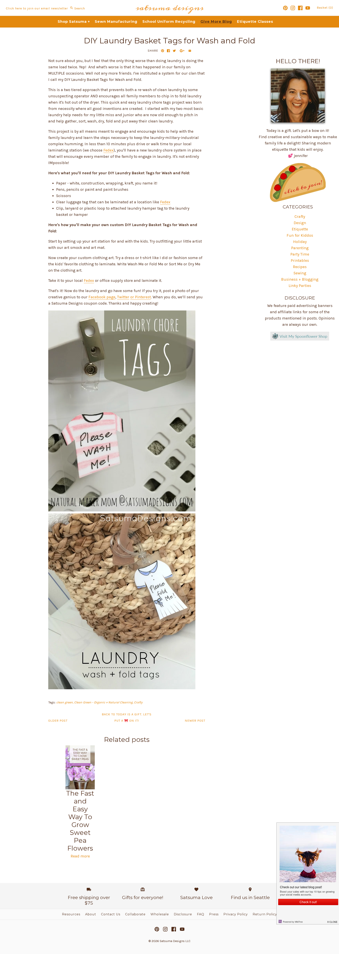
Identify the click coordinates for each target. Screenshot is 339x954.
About (90, 914)
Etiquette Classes (255, 21)
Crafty (138, 702)
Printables (300, 260)
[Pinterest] (285, 8)
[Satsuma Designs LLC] (169, 3)
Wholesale (159, 914)
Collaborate (135, 914)
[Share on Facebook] (168, 50)
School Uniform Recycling (168, 21)
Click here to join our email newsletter (37, 8)
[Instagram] (293, 8)
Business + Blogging (299, 279)
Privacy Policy (235, 914)
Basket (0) (325, 7)
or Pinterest (140, 297)
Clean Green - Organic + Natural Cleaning (103, 702)
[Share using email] (189, 50)
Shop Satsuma (74, 21)
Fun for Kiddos (300, 235)
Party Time (299, 254)
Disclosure (183, 914)
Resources (71, 914)
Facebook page (101, 297)
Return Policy (265, 914)
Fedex (108, 150)
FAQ (200, 914)
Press (214, 914)
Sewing (299, 273)
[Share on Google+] (182, 50)
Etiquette (300, 229)
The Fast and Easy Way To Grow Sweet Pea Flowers (80, 820)
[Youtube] (307, 8)
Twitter (123, 297)
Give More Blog (216, 21)
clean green (64, 702)
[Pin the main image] (162, 50)
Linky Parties (300, 285)
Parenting (300, 248)
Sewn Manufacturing (116, 21)
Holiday (300, 241)
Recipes (300, 267)
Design (300, 223)
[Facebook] (300, 8)
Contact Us (110, 914)
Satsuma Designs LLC (175, 941)
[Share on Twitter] (174, 50)
